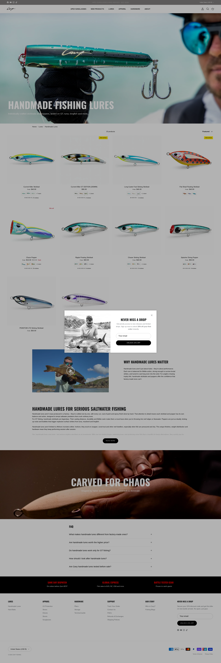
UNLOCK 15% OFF (133, 343)
